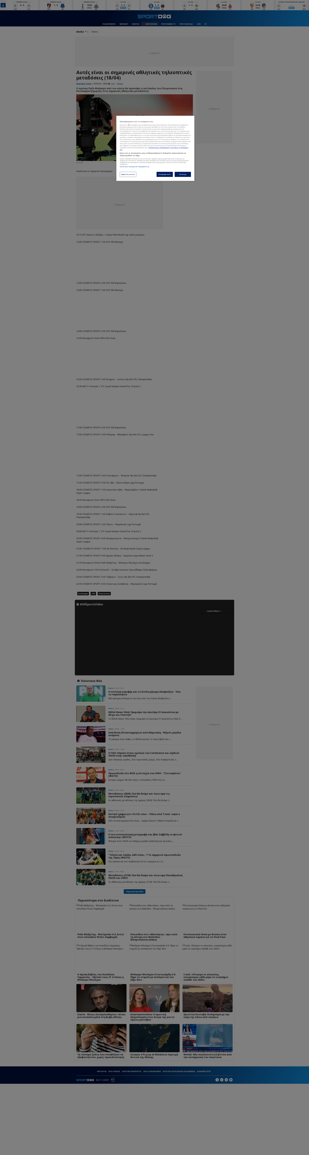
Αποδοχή (182, 174)
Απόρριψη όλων (165, 174)
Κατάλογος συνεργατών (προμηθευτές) (134, 166)
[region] (155, 148)
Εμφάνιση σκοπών (128, 174)
